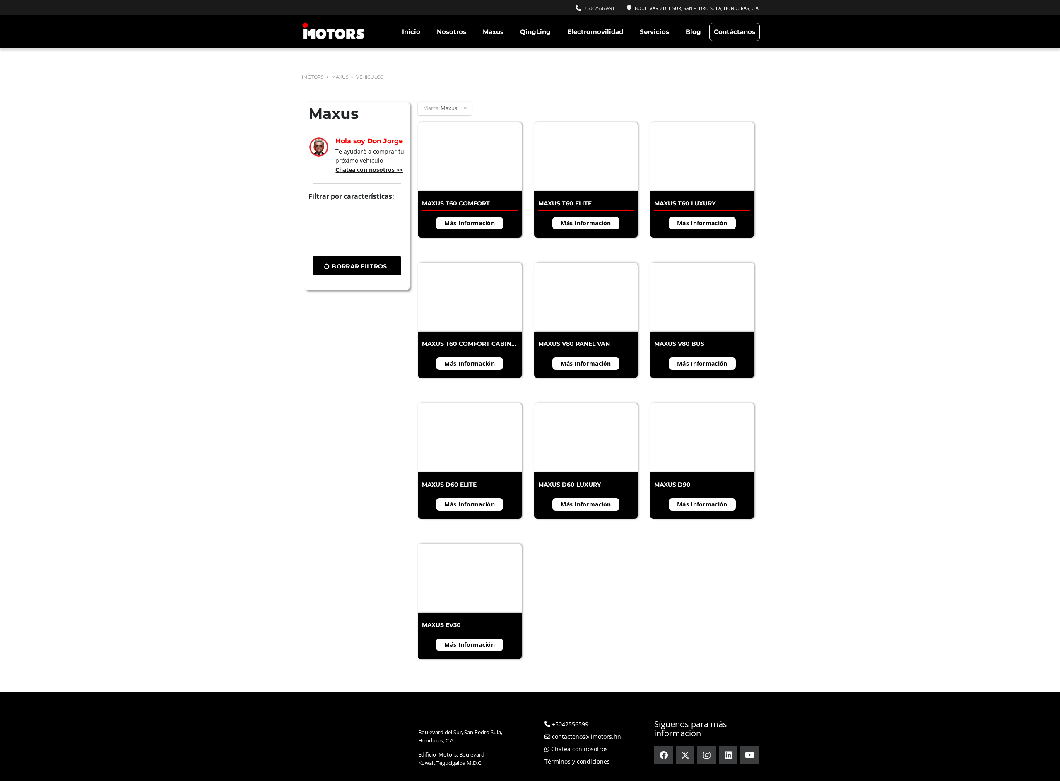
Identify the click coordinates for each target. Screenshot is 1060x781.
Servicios (654, 32)
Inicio (411, 32)
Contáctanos (734, 32)
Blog (693, 32)
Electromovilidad (595, 32)
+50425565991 (599, 8)
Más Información (469, 223)
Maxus (493, 32)
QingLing (535, 32)
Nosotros (451, 32)
